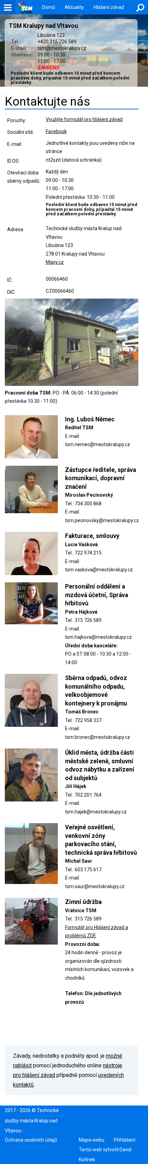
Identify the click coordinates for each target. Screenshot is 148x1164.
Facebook (56, 131)
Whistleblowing (5, 114)
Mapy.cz (55, 262)
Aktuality (74, 7)
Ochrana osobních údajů (31, 1140)
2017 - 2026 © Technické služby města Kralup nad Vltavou (32, 1111)
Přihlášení (124, 1140)
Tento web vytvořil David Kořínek (105, 1150)
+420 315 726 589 (57, 41)
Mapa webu (91, 1140)
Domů (48, 7)
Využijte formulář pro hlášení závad (84, 119)
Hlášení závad (109, 7)
